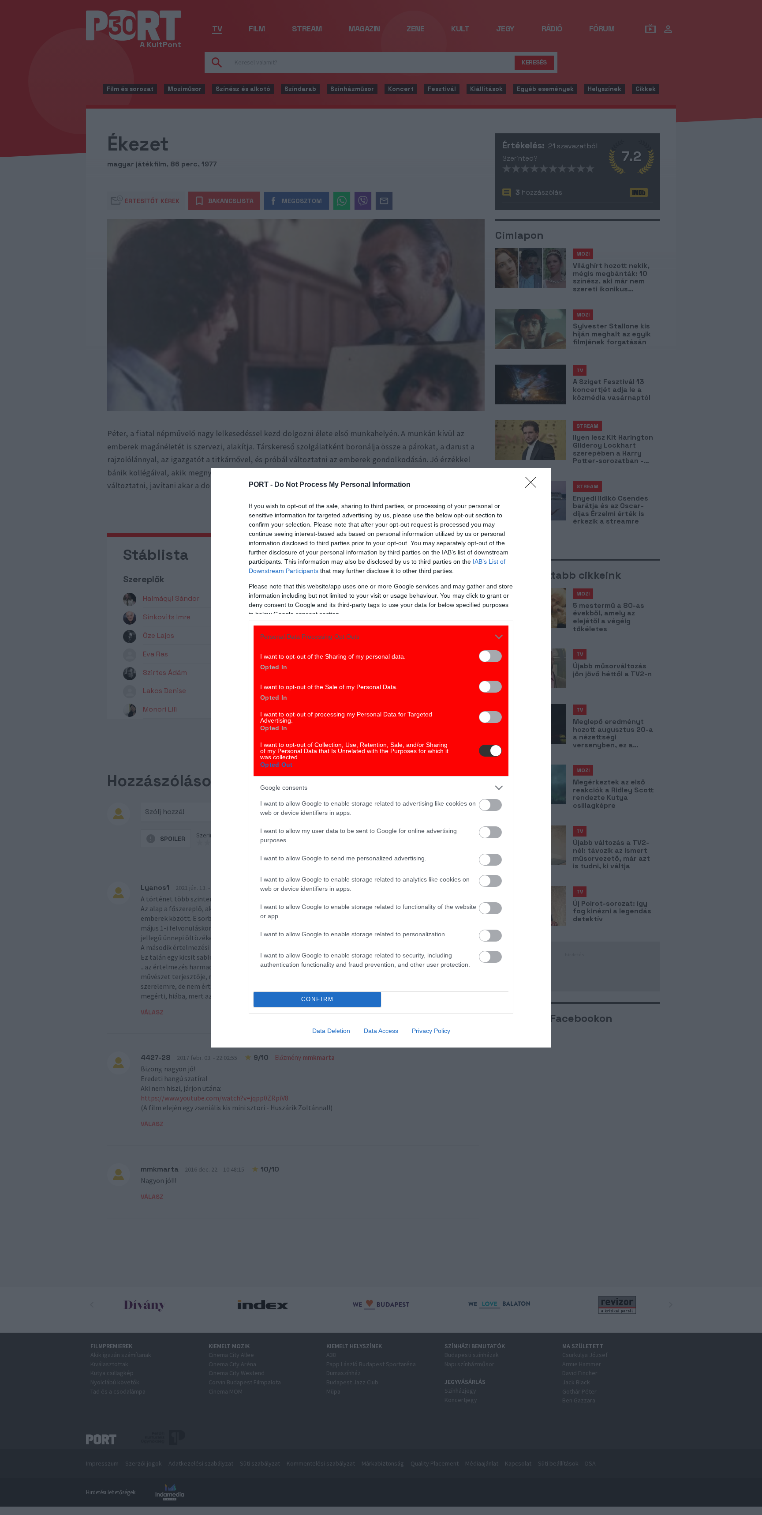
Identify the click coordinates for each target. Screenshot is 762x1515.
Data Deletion (331, 1030)
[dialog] (381, 758)
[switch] (490, 656)
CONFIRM (317, 999)
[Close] (533, 485)
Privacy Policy (431, 1030)
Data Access (381, 1030)
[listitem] (381, 636)
